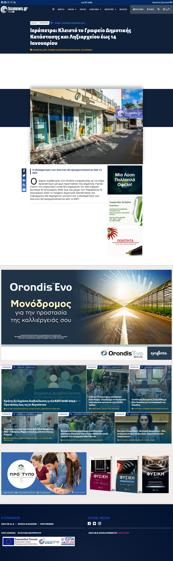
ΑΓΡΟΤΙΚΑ (9, 409)
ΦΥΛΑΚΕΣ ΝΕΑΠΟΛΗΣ (136, 440)
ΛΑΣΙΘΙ (34, 23)
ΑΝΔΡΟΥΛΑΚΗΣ (76, 440)
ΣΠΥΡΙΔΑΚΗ (137, 409)
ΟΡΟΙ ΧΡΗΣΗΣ (8, 533)
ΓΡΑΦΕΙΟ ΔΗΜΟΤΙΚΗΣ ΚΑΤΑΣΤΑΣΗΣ (64, 50)
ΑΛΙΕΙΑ (54, 409)
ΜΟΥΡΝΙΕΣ (86, 440)
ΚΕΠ (45, 50)
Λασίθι (71, 9)
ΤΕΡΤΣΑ (45, 438)
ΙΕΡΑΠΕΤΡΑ (44, 23)
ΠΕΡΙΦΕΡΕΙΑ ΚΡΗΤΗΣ (20, 409)
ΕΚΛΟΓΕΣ (123, 9)
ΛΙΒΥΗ (22, 438)
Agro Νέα (95, 9)
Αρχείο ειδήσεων (27, 524)
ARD (11, 440)
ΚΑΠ (58, 409)
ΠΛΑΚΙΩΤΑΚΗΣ (96, 409)
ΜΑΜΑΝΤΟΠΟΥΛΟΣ (12, 438)
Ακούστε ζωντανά (161, 2)
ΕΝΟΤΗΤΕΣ (110, 9)
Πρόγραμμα (47, 524)
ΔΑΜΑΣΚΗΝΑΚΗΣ (97, 440)
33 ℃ (167, 9)
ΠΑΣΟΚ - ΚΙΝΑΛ (149, 440)
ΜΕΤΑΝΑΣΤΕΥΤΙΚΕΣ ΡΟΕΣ (33, 438)
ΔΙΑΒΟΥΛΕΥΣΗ (46, 409)
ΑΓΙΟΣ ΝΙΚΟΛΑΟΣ (113, 409)
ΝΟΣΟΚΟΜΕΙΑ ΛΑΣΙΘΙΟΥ (159, 409)
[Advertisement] (86, 71)
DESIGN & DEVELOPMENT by (109, 533)
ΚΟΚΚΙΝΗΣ (146, 409)
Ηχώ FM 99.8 (7, 524)
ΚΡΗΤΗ (83, 9)
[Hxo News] (14, 10)
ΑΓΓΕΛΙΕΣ (139, 9)
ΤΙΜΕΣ (151, 9)
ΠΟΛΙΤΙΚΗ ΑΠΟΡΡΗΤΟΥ (29, 533)
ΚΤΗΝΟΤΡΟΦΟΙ (34, 409)
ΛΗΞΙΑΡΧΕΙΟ (86, 50)
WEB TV (61, 9)
